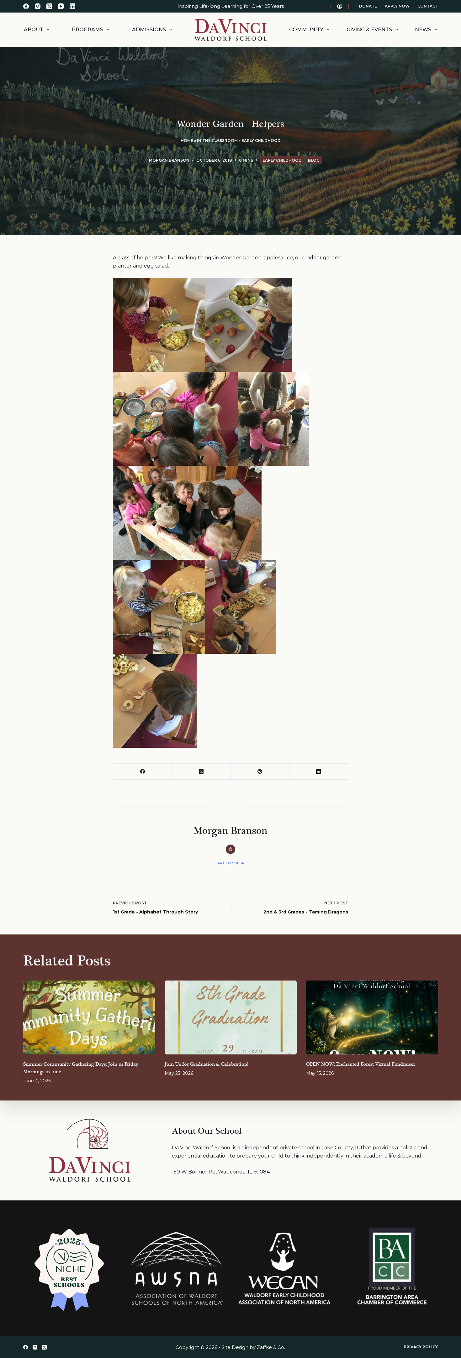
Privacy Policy (421, 1347)
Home (187, 140)
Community (306, 30)
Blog (314, 160)
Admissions (149, 30)
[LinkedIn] (72, 6)
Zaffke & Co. (271, 1347)
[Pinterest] (260, 772)
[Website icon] (230, 849)
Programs (87, 30)
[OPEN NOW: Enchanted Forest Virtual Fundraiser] (372, 1018)
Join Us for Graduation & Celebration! (206, 1064)
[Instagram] (37, 6)
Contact (427, 6)
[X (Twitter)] (49, 6)
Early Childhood (261, 140)
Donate (368, 6)
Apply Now (397, 6)
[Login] (339, 6)
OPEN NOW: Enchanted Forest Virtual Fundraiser (360, 1064)
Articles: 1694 (230, 863)
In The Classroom (217, 140)
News (423, 30)
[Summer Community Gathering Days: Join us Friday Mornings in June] (89, 1018)
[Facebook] (26, 6)
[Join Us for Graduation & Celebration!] (231, 1018)
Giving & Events (369, 30)
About (33, 30)
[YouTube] (61, 6)
